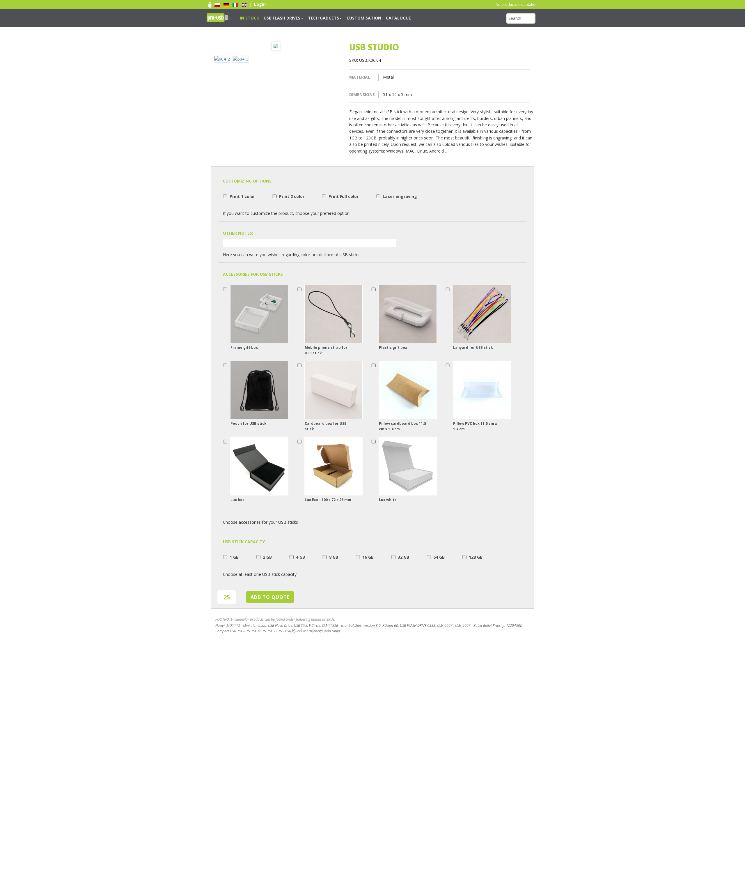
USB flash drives (275, 17)
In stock (247, 17)
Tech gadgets (310, 17)
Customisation (344, 17)
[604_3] (242, 60)
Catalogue (373, 17)
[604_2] (223, 60)
